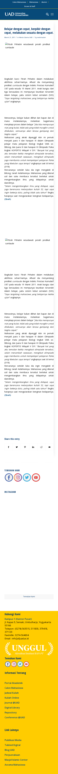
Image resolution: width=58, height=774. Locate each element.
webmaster (41, 37)
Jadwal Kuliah (12, 692)
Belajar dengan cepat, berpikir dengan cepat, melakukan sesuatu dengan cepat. (28, 31)
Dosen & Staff (29, 6)
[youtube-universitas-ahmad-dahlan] (35, 481)
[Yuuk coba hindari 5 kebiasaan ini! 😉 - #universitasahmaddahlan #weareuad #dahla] (16, 532)
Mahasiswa (33, 2)
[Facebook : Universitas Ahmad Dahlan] (8, 481)
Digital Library (12, 707)
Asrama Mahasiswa (15, 764)
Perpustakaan (12, 754)
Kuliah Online (12, 697)
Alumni (44, 2)
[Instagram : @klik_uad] (17, 481)
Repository (11, 712)
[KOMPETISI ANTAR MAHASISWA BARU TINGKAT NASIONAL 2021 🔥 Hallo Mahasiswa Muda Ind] (41, 557)
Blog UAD (10, 749)
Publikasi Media (13, 740)
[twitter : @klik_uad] (26, 481)
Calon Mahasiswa (19, 2)
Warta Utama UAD (26, 37)
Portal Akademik (14, 683)
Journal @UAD (12, 702)
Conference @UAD (15, 717)
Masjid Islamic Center (16, 759)
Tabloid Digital (12, 745)
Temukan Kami (29, 596)
